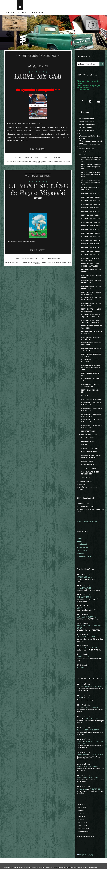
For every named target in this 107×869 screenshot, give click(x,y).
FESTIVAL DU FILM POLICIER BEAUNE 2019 (91, 287)
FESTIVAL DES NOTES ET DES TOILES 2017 (90, 259)
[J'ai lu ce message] (105, 867)
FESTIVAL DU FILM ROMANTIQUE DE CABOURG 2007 (91, 316)
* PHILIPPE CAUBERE (86, 119)
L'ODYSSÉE (81, 608)
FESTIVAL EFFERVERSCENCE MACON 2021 (91, 327)
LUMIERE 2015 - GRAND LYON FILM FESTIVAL (91, 404)
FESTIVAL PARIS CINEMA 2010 (90, 391)
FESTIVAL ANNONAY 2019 (90, 237)
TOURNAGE (85, 477)
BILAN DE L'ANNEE (87, 441)
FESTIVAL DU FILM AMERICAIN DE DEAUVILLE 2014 (90, 265)
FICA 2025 (84, 395)
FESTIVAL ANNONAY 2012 (90, 211)
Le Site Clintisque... (83, 503)
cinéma (40, 161)
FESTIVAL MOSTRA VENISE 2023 (90, 380)
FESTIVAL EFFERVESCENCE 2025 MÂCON (91, 349)
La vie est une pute (85, 481)
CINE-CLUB (85, 445)
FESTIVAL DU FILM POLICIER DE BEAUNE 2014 (91, 293)
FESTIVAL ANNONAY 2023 (90, 247)
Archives (23, 12)
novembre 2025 (83, 831)
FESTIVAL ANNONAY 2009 (90, 200)
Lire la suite (37, 149)
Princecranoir (82, 755)
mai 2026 (81, 813)
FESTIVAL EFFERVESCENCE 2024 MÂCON (91, 344)
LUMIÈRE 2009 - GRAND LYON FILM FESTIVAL (91, 415)
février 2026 (82, 822)
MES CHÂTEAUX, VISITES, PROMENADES (90, 473)
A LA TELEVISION (87, 437)
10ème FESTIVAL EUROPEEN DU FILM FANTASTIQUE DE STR (91, 159)
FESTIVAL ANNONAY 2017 (90, 229)
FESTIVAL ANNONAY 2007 (90, 193)
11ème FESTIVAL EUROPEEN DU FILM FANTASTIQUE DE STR (91, 167)
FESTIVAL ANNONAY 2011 (90, 208)
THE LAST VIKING (84, 597)
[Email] (20, 5)
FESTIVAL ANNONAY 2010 (90, 204)
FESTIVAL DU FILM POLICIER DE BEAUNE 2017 (91, 310)
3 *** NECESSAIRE (31, 259)
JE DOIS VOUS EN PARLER (88, 435)
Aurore (79, 686)
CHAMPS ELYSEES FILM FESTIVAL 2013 (91, 189)
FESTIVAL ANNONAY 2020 (90, 240)
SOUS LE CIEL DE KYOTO (86, 617)
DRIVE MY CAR (38, 76)
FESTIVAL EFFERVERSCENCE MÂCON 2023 (91, 332)
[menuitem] (10, 12)
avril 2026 (81, 816)
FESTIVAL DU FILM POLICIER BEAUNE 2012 (91, 270)
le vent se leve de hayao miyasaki (22, 262)
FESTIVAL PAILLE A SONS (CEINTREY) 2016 (90, 385)
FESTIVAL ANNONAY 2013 (90, 215)
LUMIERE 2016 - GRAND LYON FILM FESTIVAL (91, 409)
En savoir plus (93, 867)
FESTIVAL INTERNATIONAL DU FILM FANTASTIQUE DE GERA (91, 367)
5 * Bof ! (81, 133)
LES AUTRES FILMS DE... (89, 465)
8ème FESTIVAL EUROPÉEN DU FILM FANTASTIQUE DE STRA (91, 174)
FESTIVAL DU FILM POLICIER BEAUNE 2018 (91, 282)
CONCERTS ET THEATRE (90, 448)
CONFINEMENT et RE (86, 149)
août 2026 (81, 804)
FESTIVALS (83, 154)
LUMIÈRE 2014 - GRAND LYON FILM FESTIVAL (91, 426)
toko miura (62, 161)
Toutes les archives (85, 836)
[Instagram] (90, 101)
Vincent (80, 741)
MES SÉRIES (83, 484)
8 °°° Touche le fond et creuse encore (88, 145)
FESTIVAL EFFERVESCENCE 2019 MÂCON (91, 338)
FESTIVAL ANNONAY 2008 (90, 197)
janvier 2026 (82, 825)
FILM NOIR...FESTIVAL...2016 (91, 399)
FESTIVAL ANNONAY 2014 (90, 219)
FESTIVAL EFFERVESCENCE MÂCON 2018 (91, 355)
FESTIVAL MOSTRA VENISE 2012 (90, 374)
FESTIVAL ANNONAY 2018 (90, 233)
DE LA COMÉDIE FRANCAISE (88, 637)
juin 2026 (81, 810)
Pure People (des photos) (86, 506)
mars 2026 (81, 819)
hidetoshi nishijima (50, 161)
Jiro (7, 241)
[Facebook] (82, 101)
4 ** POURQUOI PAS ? (86, 130)
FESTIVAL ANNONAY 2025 (90, 255)
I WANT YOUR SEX (84, 588)
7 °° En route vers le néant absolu (91, 141)
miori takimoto (57, 262)
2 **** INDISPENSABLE (31, 158)
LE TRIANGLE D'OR (84, 577)
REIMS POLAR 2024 (88, 431)
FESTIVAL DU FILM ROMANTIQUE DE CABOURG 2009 (91, 321)
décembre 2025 (83, 828)
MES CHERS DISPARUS (89, 468)
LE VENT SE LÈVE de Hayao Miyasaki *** (38, 192)
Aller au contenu (8, 2)
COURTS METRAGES (86, 152)
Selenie (79, 730)
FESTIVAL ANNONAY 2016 (90, 226)
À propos (37, 12)
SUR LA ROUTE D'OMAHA (87, 648)
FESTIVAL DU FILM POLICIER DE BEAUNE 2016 (91, 304)
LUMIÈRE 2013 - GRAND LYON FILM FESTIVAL (91, 421)
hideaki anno (46, 262)
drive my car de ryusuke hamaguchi (23, 161)
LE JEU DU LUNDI (87, 461)
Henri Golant (82, 550)
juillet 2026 (82, 807)
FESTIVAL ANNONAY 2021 (90, 244)
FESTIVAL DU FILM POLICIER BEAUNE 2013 (91, 276)
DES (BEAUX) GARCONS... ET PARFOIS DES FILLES (91, 456)
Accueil (9, 12)
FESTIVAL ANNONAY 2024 (90, 251)
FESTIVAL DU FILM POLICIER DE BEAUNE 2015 (91, 299)
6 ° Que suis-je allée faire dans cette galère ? (88, 137)
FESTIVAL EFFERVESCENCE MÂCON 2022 (91, 361)
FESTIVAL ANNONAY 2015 (90, 222)
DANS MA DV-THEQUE (89, 452)
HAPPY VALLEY (83, 657)
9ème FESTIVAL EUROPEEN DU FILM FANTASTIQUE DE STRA (91, 182)
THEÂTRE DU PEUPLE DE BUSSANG (87, 488)
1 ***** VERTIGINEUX (86, 122)
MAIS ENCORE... (83, 668)
